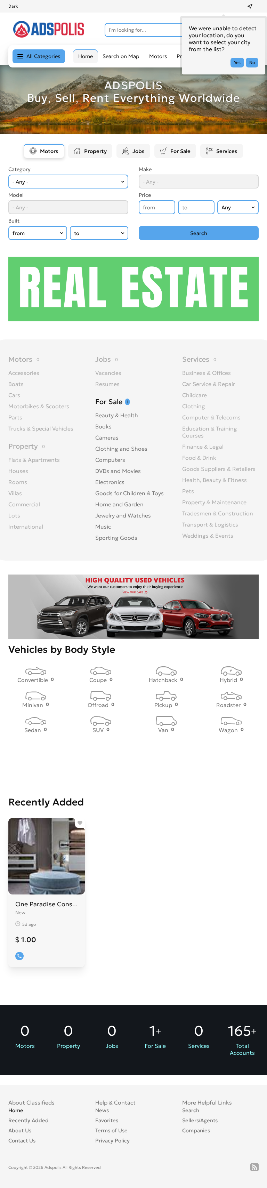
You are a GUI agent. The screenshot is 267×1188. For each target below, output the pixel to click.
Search (190, 1110)
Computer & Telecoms (211, 417)
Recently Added (28, 1120)
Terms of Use (111, 1130)
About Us (19, 1130)
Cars (14, 395)
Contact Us (21, 1140)
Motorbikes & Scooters (38, 406)
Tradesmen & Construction (217, 513)
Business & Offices (206, 372)
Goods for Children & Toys (129, 493)
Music (103, 526)
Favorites (106, 1120)
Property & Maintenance (214, 502)
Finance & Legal (203, 446)
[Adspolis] (48, 35)
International (25, 526)
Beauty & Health (116, 415)
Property (95, 151)
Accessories (23, 372)
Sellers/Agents (200, 1120)
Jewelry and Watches (123, 515)
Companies (196, 1130)
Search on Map (121, 56)
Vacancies (108, 372)
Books (103, 426)
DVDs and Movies (118, 470)
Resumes (107, 383)
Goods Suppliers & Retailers (219, 468)
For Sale (180, 151)
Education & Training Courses (209, 432)
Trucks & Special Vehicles (40, 428)
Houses (18, 470)
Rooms (17, 482)
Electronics (109, 482)
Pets (188, 491)
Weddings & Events (207, 535)
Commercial (24, 504)
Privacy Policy (112, 1140)
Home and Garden (119, 504)
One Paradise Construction (46, 904)
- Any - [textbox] (20, 181)
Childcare (194, 395)
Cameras (107, 437)
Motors (158, 56)
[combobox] (68, 181)
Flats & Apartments (34, 459)
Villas (15, 493)
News (102, 1110)
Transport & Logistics (210, 524)
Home (15, 1110)
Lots (14, 515)
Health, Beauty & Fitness (214, 479)
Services (226, 151)
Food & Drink (199, 457)
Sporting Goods (116, 537)
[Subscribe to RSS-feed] (254, 1167)
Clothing (193, 406)
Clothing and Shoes (121, 448)
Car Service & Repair (208, 383)
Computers (110, 459)
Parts (15, 417)
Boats (16, 383)
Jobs (138, 151)
